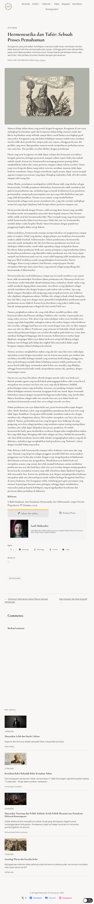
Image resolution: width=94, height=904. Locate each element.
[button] (88, 900)
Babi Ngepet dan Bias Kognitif (73, 599)
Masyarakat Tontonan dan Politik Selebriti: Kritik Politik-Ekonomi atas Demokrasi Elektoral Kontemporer (44, 815)
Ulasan (42, 60)
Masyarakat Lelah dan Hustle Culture (22, 736)
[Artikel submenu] (39, 4)
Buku (37, 60)
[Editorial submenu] (51, 4)
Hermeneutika (14, 578)
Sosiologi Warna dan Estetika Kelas (21, 859)
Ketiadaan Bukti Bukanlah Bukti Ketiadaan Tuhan (28, 773)
